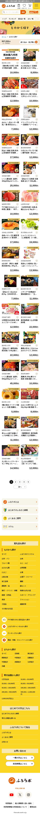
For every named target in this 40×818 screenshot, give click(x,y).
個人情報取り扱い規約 (23, 803)
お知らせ (5, 742)
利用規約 (9, 803)
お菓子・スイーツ (26, 577)
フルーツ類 (6, 563)
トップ (4, 19)
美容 (3, 599)
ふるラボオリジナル (27, 554)
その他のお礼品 (7, 609)
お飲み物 (5, 577)
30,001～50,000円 (27, 683)
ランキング (12, 19)
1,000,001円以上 (8, 698)
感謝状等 (23, 604)
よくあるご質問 (7, 737)
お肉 (21, 558)
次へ (20, 487)
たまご (4, 572)
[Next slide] (38, 19)
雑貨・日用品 (6, 595)
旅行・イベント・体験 (9, 590)
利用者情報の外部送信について (15, 807)
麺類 (21, 581)
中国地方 (5, 662)
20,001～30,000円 (8, 683)
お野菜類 (23, 568)
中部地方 (18, 658)
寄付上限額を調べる (9, 718)
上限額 (18, 8)
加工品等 (5, 581)
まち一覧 (30, 19)
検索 (23, 12)
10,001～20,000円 (27, 679)
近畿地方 (31, 658)
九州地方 (31, 662)
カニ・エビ (24, 563)
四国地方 (18, 662)
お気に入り (24, 8)
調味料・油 (6, 586)
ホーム (4, 37)
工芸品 (4, 604)
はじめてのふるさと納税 (10, 713)
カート (30, 8)
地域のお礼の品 (25, 590)
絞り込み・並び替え (28, 42)
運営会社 (33, 807)
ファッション (24, 599)
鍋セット (23, 586)
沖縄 (3, 666)
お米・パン (6, 558)
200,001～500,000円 (9, 692)
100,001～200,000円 (28, 688)
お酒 (21, 572)
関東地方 (5, 658)
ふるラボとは (6, 732)
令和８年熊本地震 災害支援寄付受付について (20, 1)
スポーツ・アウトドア (28, 595)
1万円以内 (5, 679)
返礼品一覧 (21, 19)
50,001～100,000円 (9, 688)
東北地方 (31, 653)
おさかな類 (6, 568)
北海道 (17, 653)
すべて (4, 554)
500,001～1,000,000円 (28, 693)
